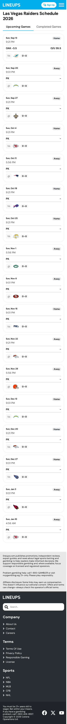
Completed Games (48, 27)
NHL (8, 695)
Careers (10, 633)
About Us (11, 624)
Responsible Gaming (17, 657)
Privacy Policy (14, 653)
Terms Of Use (13, 648)
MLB (8, 686)
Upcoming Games (18, 27)
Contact (10, 628)
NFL (8, 677)
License (10, 661)
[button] (61, 5)
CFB (8, 690)
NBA (8, 682)
